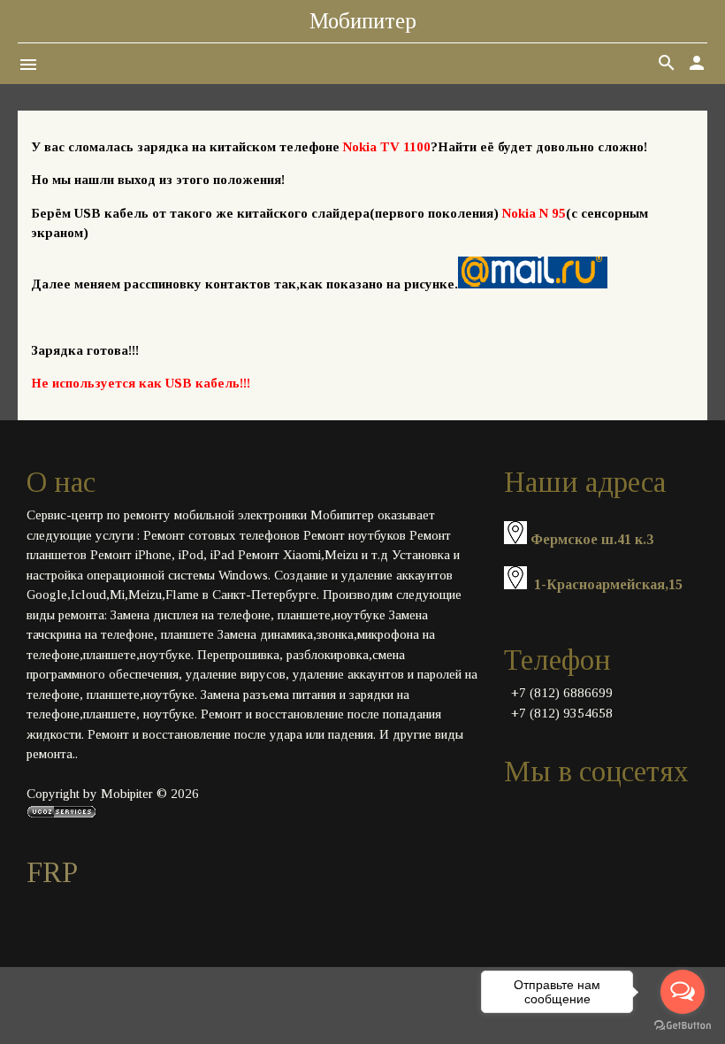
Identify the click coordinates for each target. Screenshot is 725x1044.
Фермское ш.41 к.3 (591, 539)
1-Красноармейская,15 (608, 584)
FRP (52, 872)
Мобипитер (362, 21)
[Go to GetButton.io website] (682, 1026)
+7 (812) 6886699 (562, 693)
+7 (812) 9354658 (562, 713)
